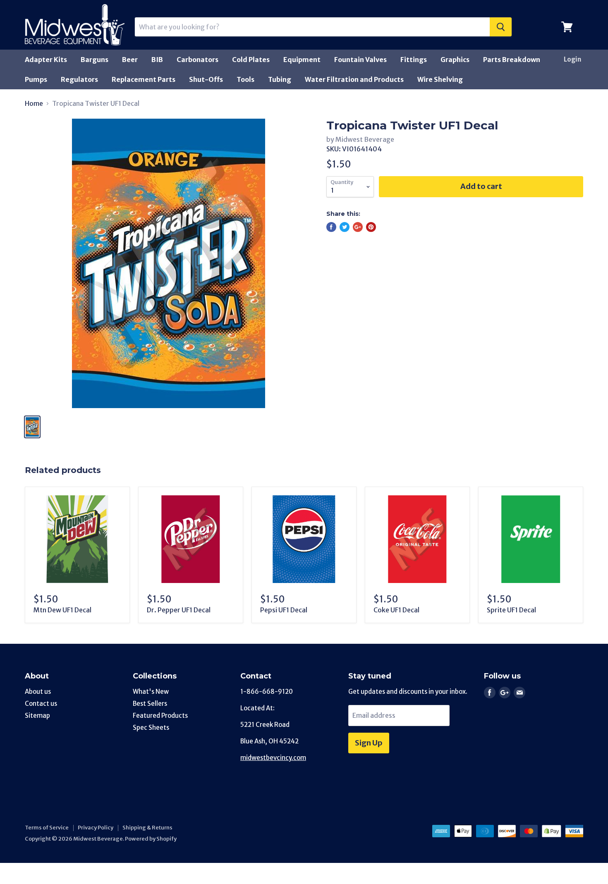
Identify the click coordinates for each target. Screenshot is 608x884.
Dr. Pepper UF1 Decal (179, 610)
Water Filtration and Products (354, 79)
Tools (245, 79)
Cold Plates (251, 59)
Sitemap (37, 715)
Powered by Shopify (151, 838)
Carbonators (197, 59)
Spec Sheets (151, 727)
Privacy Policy (95, 827)
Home (34, 103)
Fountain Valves (360, 59)
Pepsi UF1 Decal (283, 610)
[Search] (501, 26)
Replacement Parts (143, 79)
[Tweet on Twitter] (344, 227)
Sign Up (369, 743)
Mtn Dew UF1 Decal (62, 610)
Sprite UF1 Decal (511, 610)
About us (38, 691)
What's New (151, 691)
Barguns (94, 59)
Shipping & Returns (147, 827)
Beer (130, 59)
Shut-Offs (206, 79)
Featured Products (160, 715)
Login (572, 59)
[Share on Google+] (358, 227)
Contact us (41, 703)
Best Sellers (150, 703)
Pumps (36, 79)
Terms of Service (47, 827)
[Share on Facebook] (331, 227)
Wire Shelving (440, 79)
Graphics (454, 59)
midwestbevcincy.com (273, 758)
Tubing (279, 79)
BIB (157, 59)
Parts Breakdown (511, 59)
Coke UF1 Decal (396, 610)
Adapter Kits (46, 59)
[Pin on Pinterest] (371, 227)
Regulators (79, 79)
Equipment (302, 59)
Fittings (413, 59)
